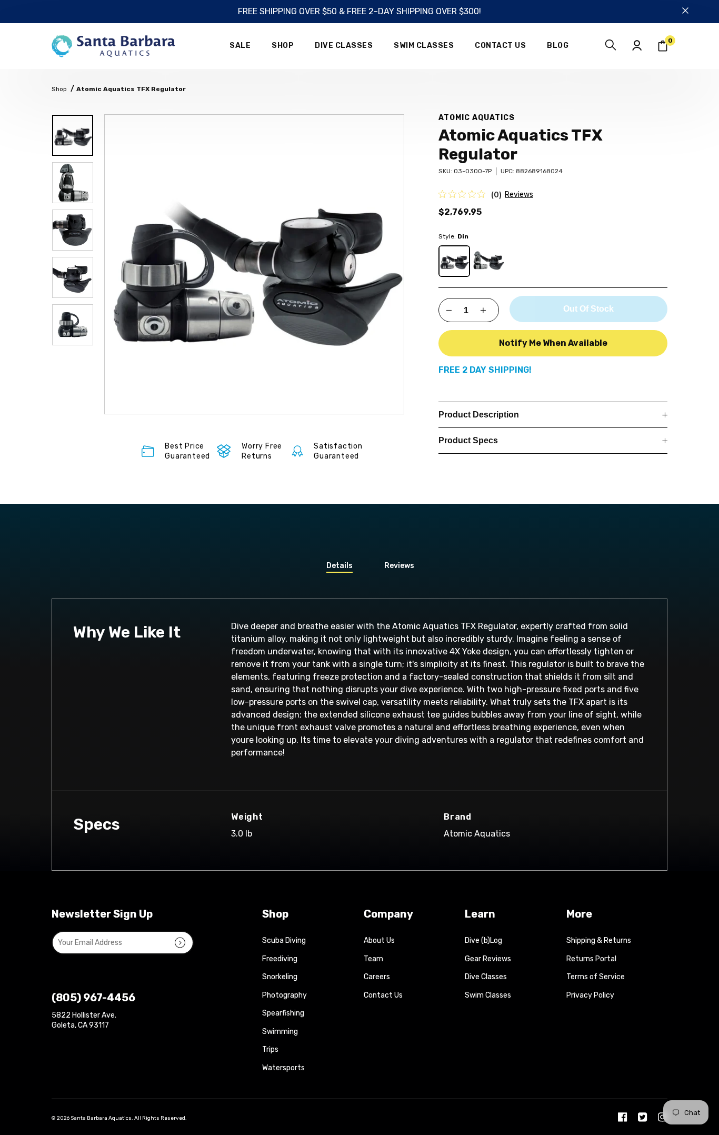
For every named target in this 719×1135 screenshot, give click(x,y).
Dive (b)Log (483, 940)
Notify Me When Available (553, 343)
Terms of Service (595, 976)
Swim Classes (488, 995)
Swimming (280, 1031)
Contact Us (383, 995)
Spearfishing (283, 1013)
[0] (662, 46)
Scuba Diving (284, 940)
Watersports (283, 1067)
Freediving (279, 958)
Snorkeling (279, 976)
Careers (377, 976)
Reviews (519, 194)
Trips (270, 1049)
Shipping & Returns (598, 940)
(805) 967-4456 (93, 997)
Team (373, 958)
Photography (284, 995)
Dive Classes (486, 976)
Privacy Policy (590, 995)
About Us (379, 940)
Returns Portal (591, 958)
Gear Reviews (488, 958)
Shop (59, 89)
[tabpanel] (254, 264)
